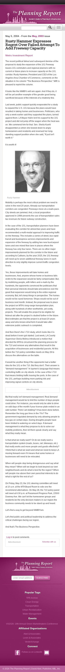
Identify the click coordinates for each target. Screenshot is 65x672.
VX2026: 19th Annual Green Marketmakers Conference (32, 624)
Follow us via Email (47, 653)
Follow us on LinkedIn (32, 652)
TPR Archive (32, 598)
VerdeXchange (32, 642)
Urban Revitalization (32, 610)
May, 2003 (38, 36)
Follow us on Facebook (17, 653)
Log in (9, 537)
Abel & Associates (32, 634)
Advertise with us (49, 542)
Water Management (32, 614)
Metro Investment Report (19, 55)
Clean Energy (31, 602)
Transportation (32, 606)
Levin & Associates (32, 638)
